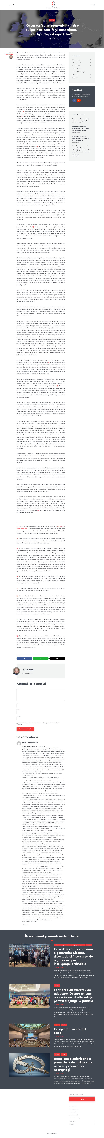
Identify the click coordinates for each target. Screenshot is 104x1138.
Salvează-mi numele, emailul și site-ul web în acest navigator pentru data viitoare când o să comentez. (39, 723)
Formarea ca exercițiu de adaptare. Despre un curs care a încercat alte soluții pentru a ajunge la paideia (73, 995)
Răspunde (26, 925)
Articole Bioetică (76, 69)
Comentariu (19, 688)
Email (18, 709)
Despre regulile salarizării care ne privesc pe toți (80, 120)
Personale (75, 78)
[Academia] (79, 100)
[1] (23, 111)
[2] (22, 116)
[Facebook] (74, 100)
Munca (57, 1025)
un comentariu (37, 39)
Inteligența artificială (77, 945)
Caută (82, 1099)
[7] (57, 386)
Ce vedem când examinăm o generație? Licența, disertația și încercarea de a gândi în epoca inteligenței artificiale (81, 150)
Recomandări (76, 66)
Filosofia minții (76, 60)
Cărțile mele (75, 75)
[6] (48, 362)
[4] (37, 146)
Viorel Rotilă (28, 670)
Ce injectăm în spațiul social (70, 1031)
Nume (18, 703)
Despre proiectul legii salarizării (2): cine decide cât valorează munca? (80, 128)
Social (52, 20)
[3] (58, 116)
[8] (38, 510)
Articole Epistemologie (78, 72)
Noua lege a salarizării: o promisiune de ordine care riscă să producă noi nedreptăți (73, 1064)
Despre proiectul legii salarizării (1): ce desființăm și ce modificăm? (81, 138)
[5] (33, 227)
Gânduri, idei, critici (77, 63)
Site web (19, 716)
